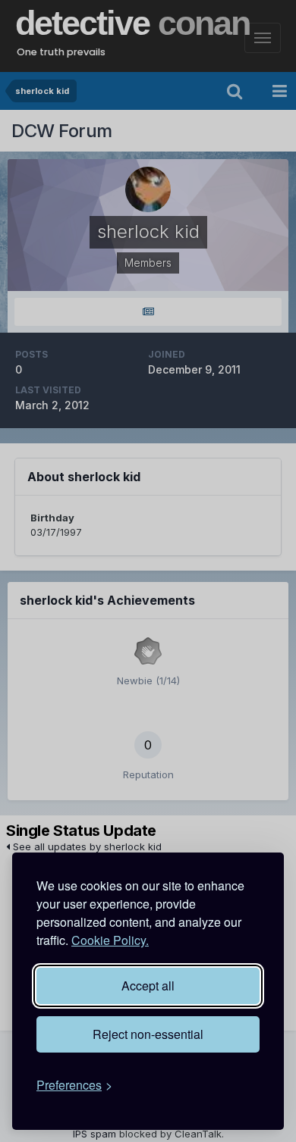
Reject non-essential (148, 1034)
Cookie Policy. (110, 940)
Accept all (148, 985)
